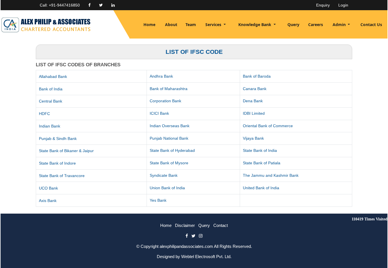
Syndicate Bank (164, 175)
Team (190, 24)
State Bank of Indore (57, 163)
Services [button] (213, 24)
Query (293, 24)
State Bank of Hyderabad (172, 150)
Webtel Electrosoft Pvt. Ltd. (206, 256)
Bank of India (50, 89)
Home (149, 24)
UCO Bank (48, 188)
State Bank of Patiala (261, 163)
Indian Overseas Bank (169, 126)
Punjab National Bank (169, 138)
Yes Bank (158, 200)
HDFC (44, 113)
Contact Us (371, 24)
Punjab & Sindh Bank (58, 138)
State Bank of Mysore (169, 163)
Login (343, 5)
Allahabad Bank (53, 76)
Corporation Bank (165, 101)
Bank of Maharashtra (168, 88)
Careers (315, 24)
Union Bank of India (167, 188)
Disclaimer (185, 225)
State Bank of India (260, 150)
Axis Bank (48, 200)
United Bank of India (261, 188)
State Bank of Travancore (62, 175)
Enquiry (323, 5)
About (171, 24)
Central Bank (50, 101)
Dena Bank (253, 101)
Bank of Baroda (257, 76)
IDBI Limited (254, 113)
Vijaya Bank (253, 138)
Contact (220, 225)
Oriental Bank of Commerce (268, 126)
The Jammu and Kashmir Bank (271, 175)
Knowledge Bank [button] (255, 24)
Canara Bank (254, 88)
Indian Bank (49, 126)
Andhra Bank (161, 76)
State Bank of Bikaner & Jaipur (66, 150)
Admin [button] (340, 24)
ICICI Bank (159, 113)
